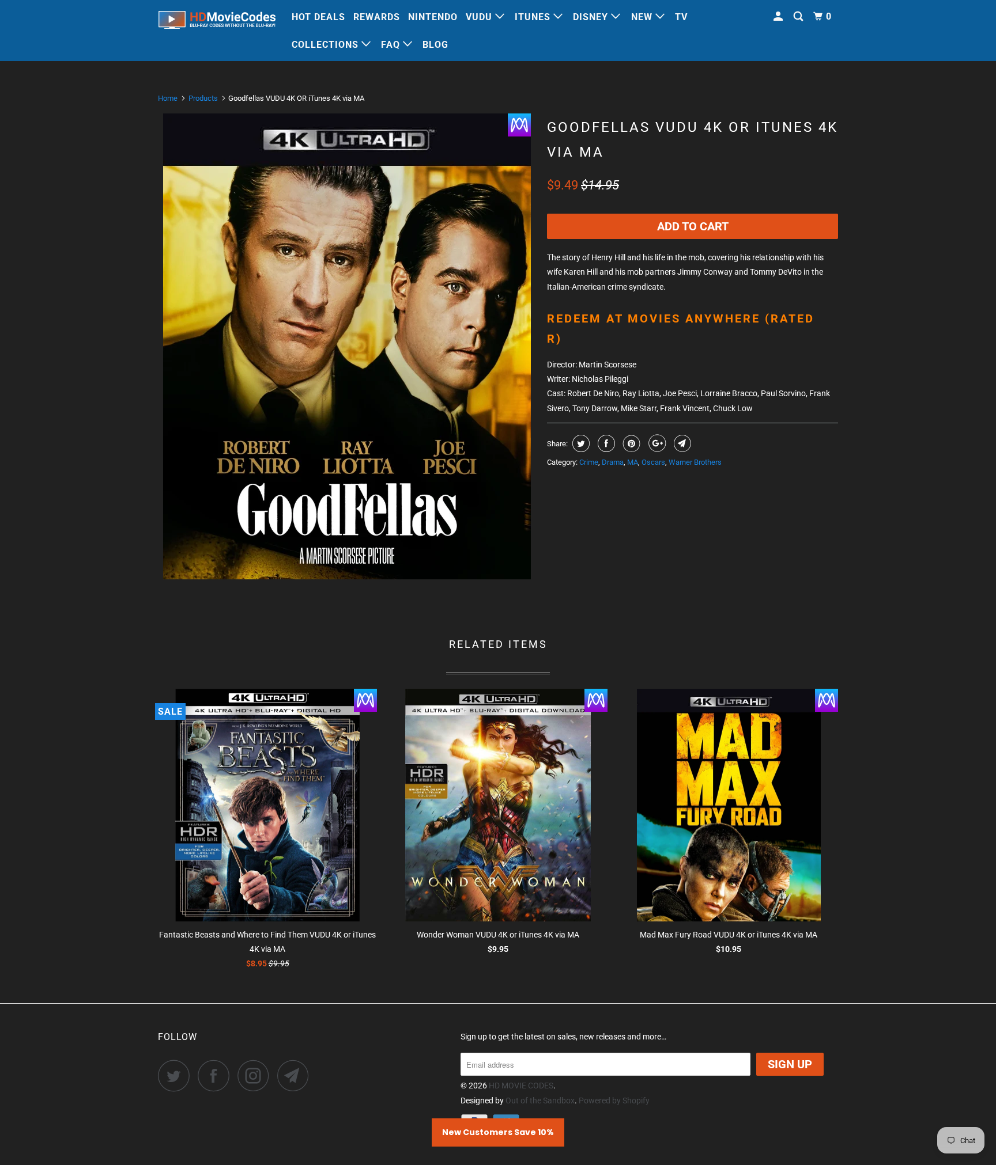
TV (681, 17)
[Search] (799, 17)
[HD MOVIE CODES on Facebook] (217, 1075)
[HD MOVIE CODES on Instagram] (256, 1075)
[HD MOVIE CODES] (217, 22)
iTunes (534, 17)
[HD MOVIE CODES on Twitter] (177, 1075)
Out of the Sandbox (540, 1100)
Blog (435, 44)
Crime (588, 462)
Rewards (376, 17)
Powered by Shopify (614, 1100)
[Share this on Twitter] (579, 443)
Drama (613, 462)
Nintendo (433, 17)
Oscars (653, 462)
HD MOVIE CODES (521, 1085)
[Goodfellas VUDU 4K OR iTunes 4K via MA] (346, 346)
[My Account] (779, 17)
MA (632, 462)
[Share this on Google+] (656, 443)
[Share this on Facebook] (605, 443)
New (643, 17)
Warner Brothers (695, 462)
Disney (592, 17)
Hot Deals (318, 17)
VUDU (480, 17)
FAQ (392, 44)
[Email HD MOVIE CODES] (296, 1075)
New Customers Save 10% (498, 1132)
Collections (326, 44)
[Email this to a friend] (681, 443)
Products (203, 98)
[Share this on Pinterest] (630, 443)
